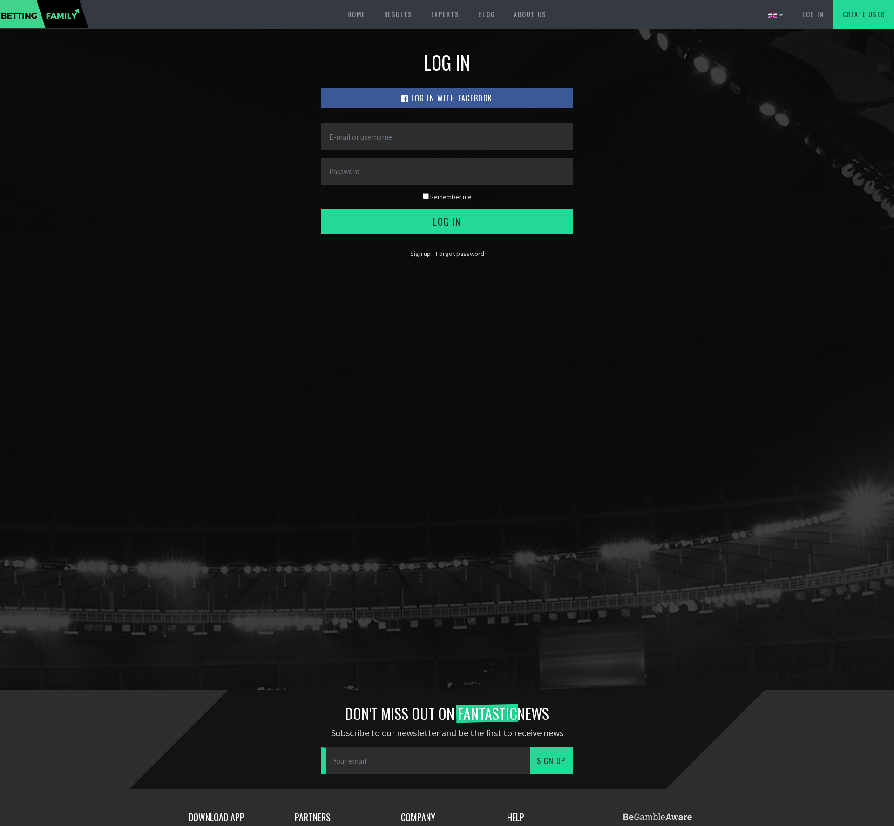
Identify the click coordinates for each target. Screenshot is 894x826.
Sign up (420, 253)
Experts (445, 14)
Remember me (450, 197)
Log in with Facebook (451, 98)
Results (398, 14)
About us (530, 14)
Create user (864, 14)
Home (356, 14)
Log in (813, 14)
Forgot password (460, 253)
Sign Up (551, 760)
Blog (486, 14)
